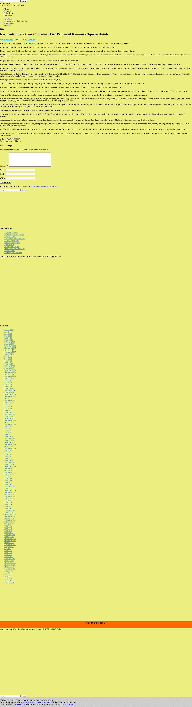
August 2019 (9, 499)
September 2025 (10, 352)
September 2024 (10, 376)
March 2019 (8, 509)
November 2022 (10, 420)
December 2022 (10, 418)
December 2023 (10, 394)
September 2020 (10, 472)
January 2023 (9, 416)
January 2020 (9, 488)
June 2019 (8, 503)
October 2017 (9, 543)
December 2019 (10, 490)
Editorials (7, 11)
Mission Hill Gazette (11, 247)
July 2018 (7, 525)
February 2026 (9, 342)
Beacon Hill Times (11, 233)
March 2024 (8, 388)
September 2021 (10, 448)
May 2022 (8, 432)
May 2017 (8, 553)
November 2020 (10, 468)
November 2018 (10, 517)
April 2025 (8, 362)
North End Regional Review (14, 249)
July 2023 (7, 404)
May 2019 (8, 505)
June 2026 (8, 334)
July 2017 (7, 549)
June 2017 (8, 551)
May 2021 (8, 456)
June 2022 (8, 430)
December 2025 (10, 346)
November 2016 (10, 565)
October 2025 (9, 350)
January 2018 (9, 537)
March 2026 (8, 340)
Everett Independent (11, 241)
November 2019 (10, 492)
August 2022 (9, 426)
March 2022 (8, 436)
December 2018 (10, 515)
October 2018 (9, 519)
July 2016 (7, 573)
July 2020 (7, 476)
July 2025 (7, 356)
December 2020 (10, 466)
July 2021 (7, 452)
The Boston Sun (5, 3)
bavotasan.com (68, 704)
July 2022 (7, 428)
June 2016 (8, 575)
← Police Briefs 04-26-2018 (10, 139)
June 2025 (8, 358)
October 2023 (9, 398)
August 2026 (9, 330)
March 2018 (8, 533)
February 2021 (9, 462)
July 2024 (7, 380)
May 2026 (8, 336)
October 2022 (9, 422)
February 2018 (9, 535)
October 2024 (9, 374)
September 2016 (10, 569)
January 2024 (9, 392)
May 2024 (8, 384)
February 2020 (9, 486)
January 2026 (9, 344)
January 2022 (9, 440)
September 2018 (10, 521)
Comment (4, 166)
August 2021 (9, 450)
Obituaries (8, 15)
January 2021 (9, 464)
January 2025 (9, 368)
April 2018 (8, 531)
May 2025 (8, 360)
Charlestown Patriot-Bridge (14, 235)
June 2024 (8, 382)
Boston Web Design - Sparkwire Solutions (35, 702)
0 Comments (30, 40)
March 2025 (8, 364)
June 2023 (8, 406)
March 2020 (8, 484)
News (6, 9)
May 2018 (8, 529)
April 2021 (8, 458)
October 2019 (9, 494)
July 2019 (7, 501)
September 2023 (10, 400)
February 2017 (9, 559)
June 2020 (8, 478)
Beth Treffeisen (7, 40)
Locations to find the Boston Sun (16, 21)
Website (3, 178)
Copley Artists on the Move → (11, 141)
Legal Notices (9, 23)
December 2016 (10, 563)
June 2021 (8, 454)
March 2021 (8, 460)
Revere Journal (9, 251)
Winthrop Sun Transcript (13, 253)
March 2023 (8, 412)
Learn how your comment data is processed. (42, 186)
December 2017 (10, 539)
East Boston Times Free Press (14, 239)
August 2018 (9, 523)
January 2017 (9, 561)
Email (2, 174)
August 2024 (9, 378)
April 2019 (8, 507)
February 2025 (9, 366)
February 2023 (9, 414)
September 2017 (10, 545)
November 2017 (10, 541)
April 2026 (8, 338)
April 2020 (8, 482)
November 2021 (10, 444)
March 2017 (8, 557)
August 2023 (9, 402)
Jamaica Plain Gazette (12, 243)
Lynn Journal (9, 245)
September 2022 (10, 424)
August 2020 (9, 474)
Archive (7, 25)
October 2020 (9, 470)
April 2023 (8, 410)
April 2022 (8, 434)
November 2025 (10, 348)
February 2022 (9, 438)
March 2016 (8, 581)
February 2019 (9, 511)
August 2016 (9, 571)
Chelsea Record (10, 237)
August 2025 (9, 354)
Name (3, 170)
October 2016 (9, 567)
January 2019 (9, 513)
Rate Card (8, 19)
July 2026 (7, 332)
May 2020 (8, 480)
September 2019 (10, 496)
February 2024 (9, 390)
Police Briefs (8, 13)
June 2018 (8, 527)
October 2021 (9, 446)
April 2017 (8, 555)
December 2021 (10, 442)
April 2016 (8, 579)
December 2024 (10, 370)
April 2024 (8, 386)
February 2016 (9, 583)
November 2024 (10, 372)
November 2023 (10, 396)
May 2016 (8, 577)
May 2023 (8, 408)
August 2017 (9, 547)
